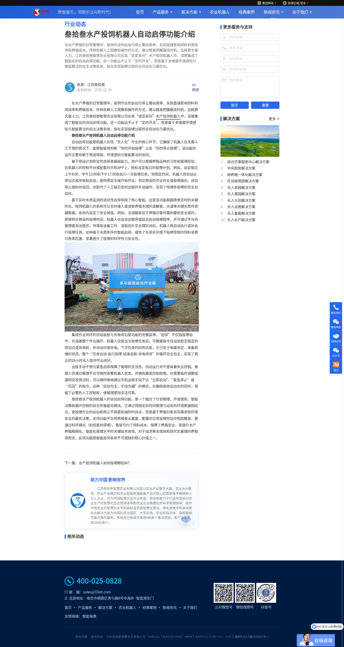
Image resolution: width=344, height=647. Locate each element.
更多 (272, 119)
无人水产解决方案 (241, 220)
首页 (140, 12)
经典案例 (247, 12)
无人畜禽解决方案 (241, 213)
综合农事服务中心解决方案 (248, 162)
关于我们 (300, 12)
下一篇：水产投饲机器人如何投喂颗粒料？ (98, 463)
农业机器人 (220, 12)
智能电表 (89, 616)
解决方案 (189, 12)
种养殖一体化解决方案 (244, 174)
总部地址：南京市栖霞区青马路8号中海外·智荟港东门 (111, 598)
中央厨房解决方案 (241, 168)
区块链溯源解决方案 (243, 181)
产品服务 (161, 12)
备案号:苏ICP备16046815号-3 (251, 637)
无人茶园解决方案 (241, 187)
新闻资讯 (272, 12)
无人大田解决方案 (241, 200)
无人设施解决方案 (241, 206)
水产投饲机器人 (168, 116)
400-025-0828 (99, 581)
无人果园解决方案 (241, 194)
